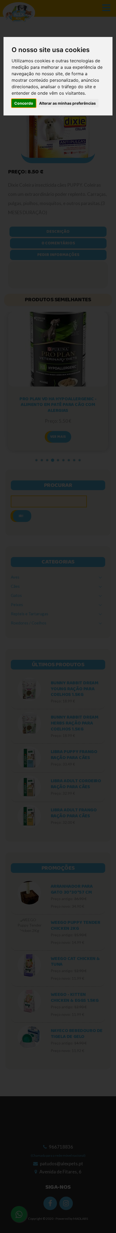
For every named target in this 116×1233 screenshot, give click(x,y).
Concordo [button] (23, 103)
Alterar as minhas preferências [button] (67, 103)
